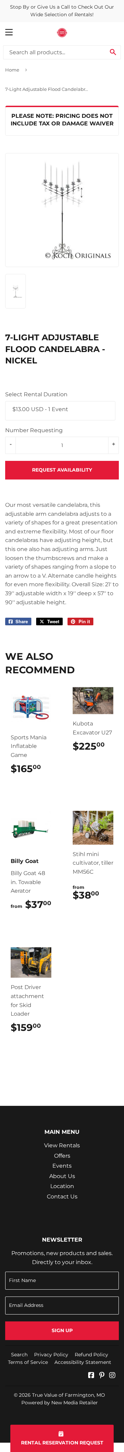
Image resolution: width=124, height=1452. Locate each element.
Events (62, 1165)
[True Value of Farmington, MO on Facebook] (91, 1376)
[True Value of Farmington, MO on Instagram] (112, 1376)
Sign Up (62, 1330)
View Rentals (62, 1145)
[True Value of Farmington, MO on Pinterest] (101, 1376)
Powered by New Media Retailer (59, 1402)
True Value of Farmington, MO (68, 1395)
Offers (62, 1155)
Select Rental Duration (36, 394)
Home (12, 70)
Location (62, 1186)
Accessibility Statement (82, 1362)
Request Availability (62, 470)
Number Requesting (34, 430)
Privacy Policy (51, 1354)
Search (19, 1354)
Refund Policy (91, 1354)
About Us (62, 1176)
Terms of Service (28, 1362)
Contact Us (62, 1196)
